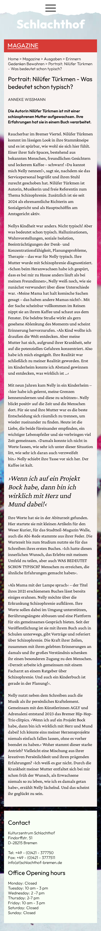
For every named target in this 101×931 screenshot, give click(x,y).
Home (13, 58)
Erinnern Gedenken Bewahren (44, 61)
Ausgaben (53, 58)
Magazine (23, 45)
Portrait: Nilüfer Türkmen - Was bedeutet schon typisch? (50, 66)
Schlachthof (50, 23)
